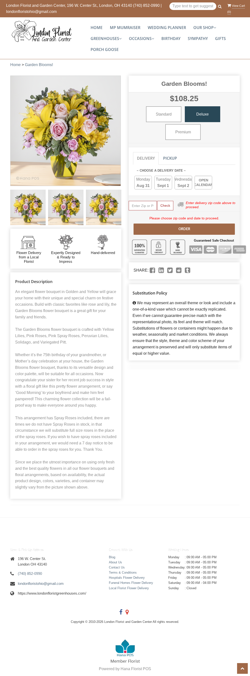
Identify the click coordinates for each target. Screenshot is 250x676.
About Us (115, 562)
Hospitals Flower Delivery (127, 577)
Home (97, 27)
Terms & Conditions (123, 572)
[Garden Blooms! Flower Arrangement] (28, 207)
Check (165, 205)
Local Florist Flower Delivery (129, 588)
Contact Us (117, 567)
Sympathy (198, 38)
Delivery (146, 158)
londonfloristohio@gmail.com (31, 12)
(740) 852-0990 (146, 5)
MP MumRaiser (125, 27)
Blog (112, 557)
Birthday (170, 38)
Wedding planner (167, 27)
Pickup (170, 158)
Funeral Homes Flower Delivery (131, 583)
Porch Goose (105, 49)
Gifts (220, 38)
